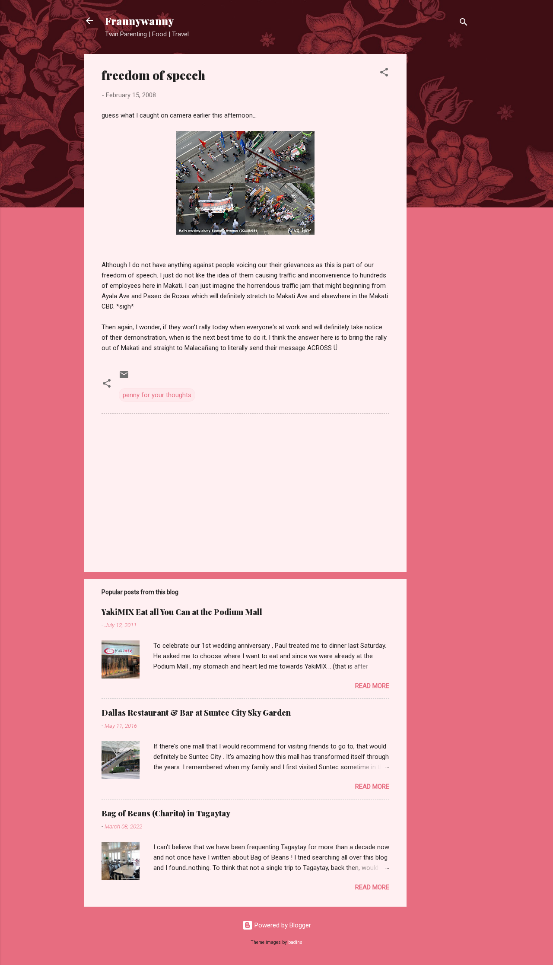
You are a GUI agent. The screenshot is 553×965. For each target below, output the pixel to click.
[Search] (463, 23)
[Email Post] (124, 378)
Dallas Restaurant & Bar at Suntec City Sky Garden (196, 712)
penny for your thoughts (157, 395)
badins (295, 942)
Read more (372, 686)
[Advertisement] (441, 183)
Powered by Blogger (282, 925)
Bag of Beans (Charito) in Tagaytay (166, 813)
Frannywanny (139, 21)
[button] (384, 73)
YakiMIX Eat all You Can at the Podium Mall (182, 612)
